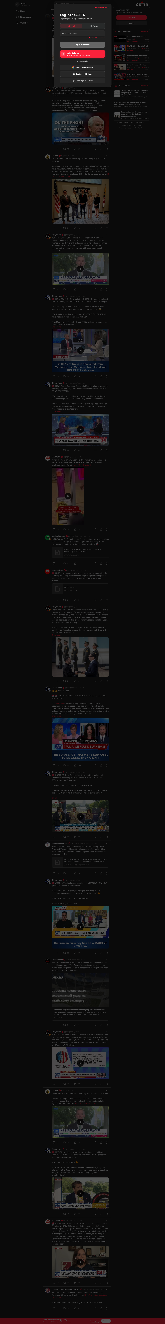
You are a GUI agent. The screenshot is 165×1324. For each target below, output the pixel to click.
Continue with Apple (84, 74)
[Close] (58, 7)
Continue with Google (84, 67)
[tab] (71, 26)
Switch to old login (101, 7)
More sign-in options (84, 81)
